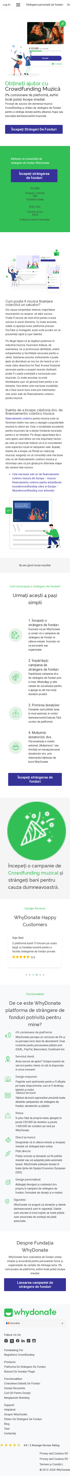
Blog (7, 1424)
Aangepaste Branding (16, 1397)
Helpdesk (10, 1409)
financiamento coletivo (18, 418)
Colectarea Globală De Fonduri (22, 1383)
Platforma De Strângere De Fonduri (25, 1366)
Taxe (7, 1428)
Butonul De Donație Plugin (19, 1371)
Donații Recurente (14, 1388)
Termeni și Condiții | (51, 1464)
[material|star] (6, 1341)
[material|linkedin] (23, 1341)
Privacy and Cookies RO (54, 1453)
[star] (10, 1445)
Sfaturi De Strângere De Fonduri (23, 1419)
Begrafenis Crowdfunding (19, 1354)
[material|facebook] (18, 1341)
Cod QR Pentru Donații (17, 1393)
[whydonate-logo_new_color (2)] (35, 1312)
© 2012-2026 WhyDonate (55, 1469)
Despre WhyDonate (15, 1414)
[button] (18, 5)
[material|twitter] (12, 1341)
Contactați (10, 1433)
